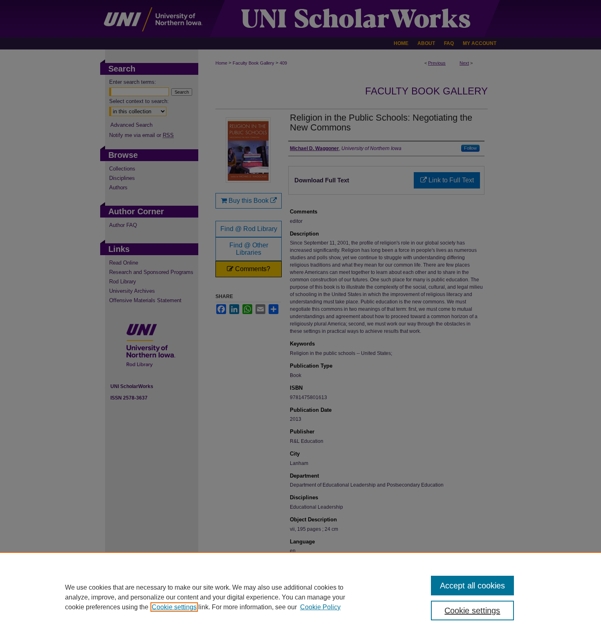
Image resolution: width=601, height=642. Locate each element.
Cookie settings (174, 607)
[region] (300, 597)
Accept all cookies (472, 585)
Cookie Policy (320, 607)
